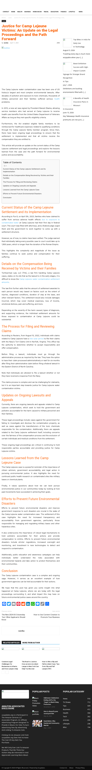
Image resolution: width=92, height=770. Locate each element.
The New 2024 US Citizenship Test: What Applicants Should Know (13, 617)
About (71, 768)
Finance (63, 12)
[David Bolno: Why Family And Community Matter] (37, 723)
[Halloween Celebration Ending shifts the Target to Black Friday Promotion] (37, 702)
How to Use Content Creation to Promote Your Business (47, 616)
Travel (46, 12)
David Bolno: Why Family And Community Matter (51, 723)
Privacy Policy (80, 768)
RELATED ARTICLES (11, 643)
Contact (6, 12)
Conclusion (7, 197)
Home (13, 12)
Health (19, 12)
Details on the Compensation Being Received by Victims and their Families (28, 176)
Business (27, 12)
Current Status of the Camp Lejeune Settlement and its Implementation (24, 170)
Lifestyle (72, 12)
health (57, 99)
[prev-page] (3, 672)
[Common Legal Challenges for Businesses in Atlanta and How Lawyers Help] (10, 654)
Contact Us (63, 768)
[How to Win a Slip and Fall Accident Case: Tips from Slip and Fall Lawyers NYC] (51, 654)
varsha (6, 43)
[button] (87, 12)
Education (54, 12)
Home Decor (37, 12)
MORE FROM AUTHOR (31, 643)
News (81, 12)
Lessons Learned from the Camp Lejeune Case (21, 190)
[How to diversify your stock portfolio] (37, 713)
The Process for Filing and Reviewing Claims (20, 182)
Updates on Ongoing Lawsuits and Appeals (19, 186)
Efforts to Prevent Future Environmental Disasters (22, 194)
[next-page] (7, 672)
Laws (10, 18)
